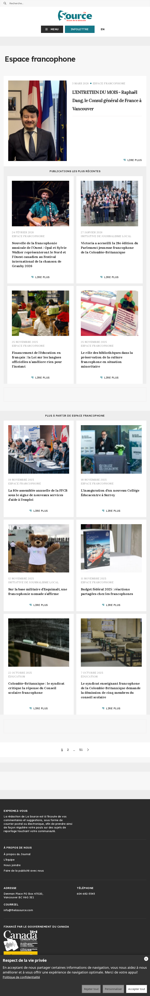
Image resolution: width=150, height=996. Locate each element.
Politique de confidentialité (21, 977)
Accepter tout (136, 989)
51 (80, 750)
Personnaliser (113, 989)
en (103, 29)
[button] (52, 29)
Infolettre (80, 29)
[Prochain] (88, 749)
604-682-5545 (86, 893)
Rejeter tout (91, 989)
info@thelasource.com (18, 910)
